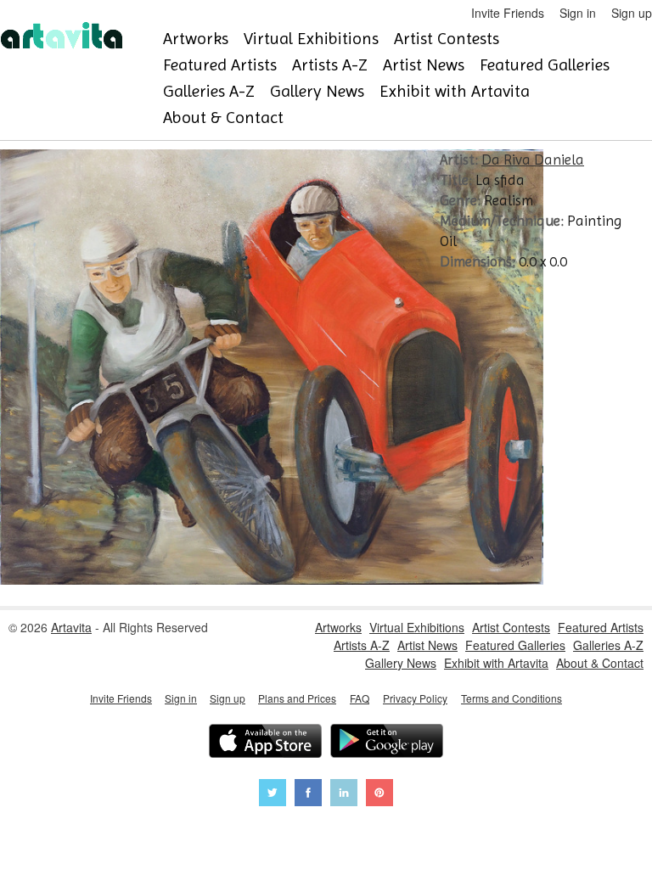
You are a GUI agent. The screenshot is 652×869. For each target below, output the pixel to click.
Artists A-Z (330, 65)
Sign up (631, 12)
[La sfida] (271, 579)
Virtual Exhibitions (311, 38)
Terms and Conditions (511, 698)
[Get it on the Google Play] (386, 743)
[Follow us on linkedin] (343, 794)
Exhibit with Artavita (454, 91)
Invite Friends (507, 12)
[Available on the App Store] (265, 743)
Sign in (577, 12)
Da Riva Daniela (532, 159)
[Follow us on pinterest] (379, 794)
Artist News (423, 65)
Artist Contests (446, 38)
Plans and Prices (297, 698)
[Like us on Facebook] (308, 794)
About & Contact (223, 117)
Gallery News (317, 91)
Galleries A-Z (209, 91)
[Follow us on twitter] (272, 794)
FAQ (359, 698)
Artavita (71, 627)
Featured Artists (220, 65)
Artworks (195, 38)
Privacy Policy (415, 698)
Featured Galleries (545, 65)
